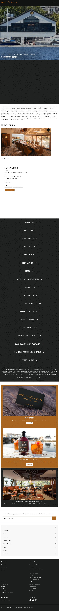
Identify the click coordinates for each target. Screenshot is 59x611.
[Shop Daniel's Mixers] (29, 443)
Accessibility (33, 588)
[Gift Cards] (29, 401)
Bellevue (3, 564)
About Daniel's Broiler (35, 584)
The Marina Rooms (34, 571)
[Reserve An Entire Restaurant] (29, 485)
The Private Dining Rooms (36, 579)
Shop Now (29, 464)
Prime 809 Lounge (34, 573)
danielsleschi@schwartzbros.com (14, 187)
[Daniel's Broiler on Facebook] (33, 600)
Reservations (4, 584)
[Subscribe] (54, 518)
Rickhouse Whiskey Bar (35, 577)
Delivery (3, 586)
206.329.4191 (8, 182)
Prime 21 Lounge (34, 567)
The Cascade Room (34, 564)
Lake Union (4, 567)
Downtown (4, 571)
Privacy (26, 607)
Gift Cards (29, 422)
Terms (31, 607)
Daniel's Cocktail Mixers (7, 592)
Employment (33, 586)
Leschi (2, 569)
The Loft (31, 575)
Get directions (9, 190)
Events (3, 588)
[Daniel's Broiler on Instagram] (30, 600)
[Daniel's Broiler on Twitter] (36, 600)
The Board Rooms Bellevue (36, 569)
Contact (32, 590)
